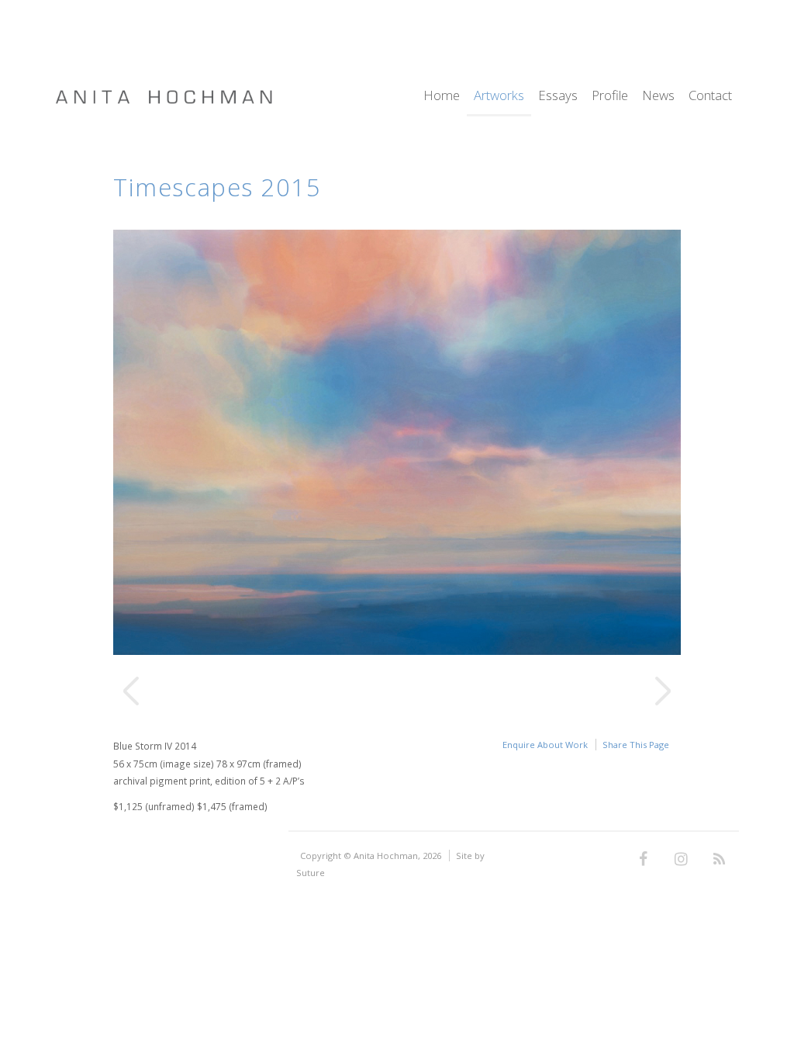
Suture (310, 872)
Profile (610, 96)
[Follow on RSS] (719, 859)
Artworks (499, 96)
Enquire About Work (545, 744)
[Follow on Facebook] (643, 859)
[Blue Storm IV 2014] (396, 650)
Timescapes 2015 (217, 187)
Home (441, 96)
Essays (558, 96)
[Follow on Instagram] (681, 859)
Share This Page (635, 744)
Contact (710, 96)
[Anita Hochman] (164, 100)
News (658, 96)
